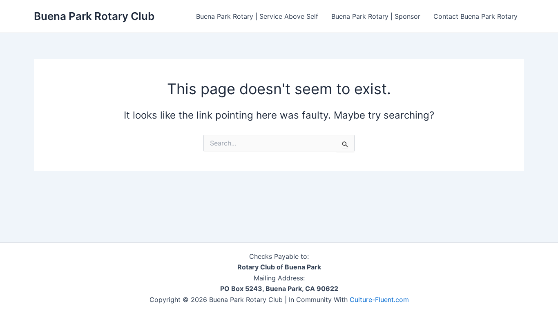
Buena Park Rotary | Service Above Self (257, 16)
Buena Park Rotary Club (94, 16)
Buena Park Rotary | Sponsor (375, 16)
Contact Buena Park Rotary (475, 16)
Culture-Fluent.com (379, 299)
